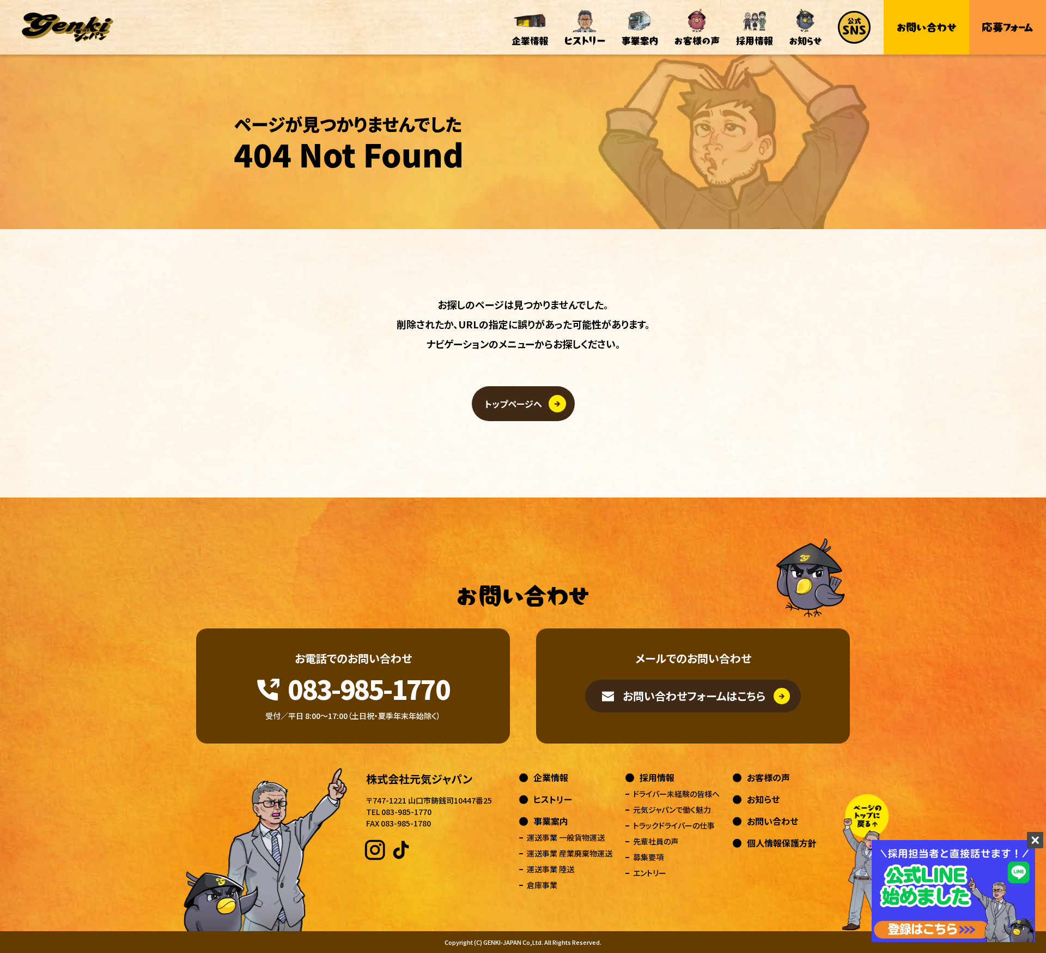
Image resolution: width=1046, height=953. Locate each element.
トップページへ (513, 403)
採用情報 (657, 777)
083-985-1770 (368, 688)
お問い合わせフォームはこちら (694, 696)
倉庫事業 (542, 884)
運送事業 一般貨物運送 (566, 837)
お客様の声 (768, 777)
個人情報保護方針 (782, 842)
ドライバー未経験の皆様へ (676, 793)
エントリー (649, 872)
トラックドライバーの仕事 (674, 825)
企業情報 (550, 777)
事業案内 (550, 821)
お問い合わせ (772, 821)
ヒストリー (552, 799)
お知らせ (763, 799)
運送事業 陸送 (550, 869)
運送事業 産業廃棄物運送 (569, 853)
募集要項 (648, 857)
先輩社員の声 (655, 841)
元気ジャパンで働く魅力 (672, 809)
